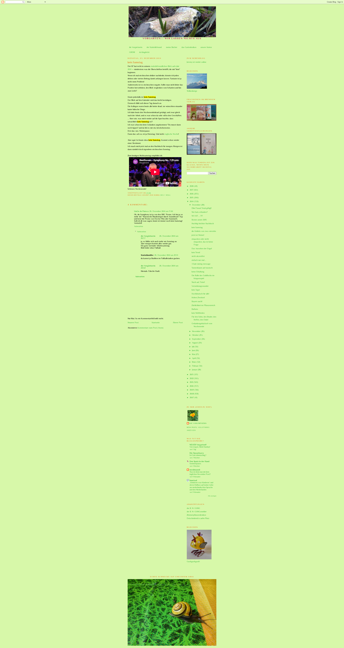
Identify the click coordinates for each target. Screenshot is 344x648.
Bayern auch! (197, 301)
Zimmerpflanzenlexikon (196, 515)
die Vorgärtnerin (135, 47)
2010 (192, 386)
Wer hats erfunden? (200, 212)
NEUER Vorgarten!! (198, 445)
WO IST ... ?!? (197, 216)
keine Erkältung (198, 272)
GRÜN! (132, 52)
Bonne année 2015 (199, 220)
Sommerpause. (195, 464)
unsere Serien (206, 47)
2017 (192, 190)
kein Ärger (196, 290)
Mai (194, 354)
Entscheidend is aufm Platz (198, 518)
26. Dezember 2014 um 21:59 (166, 255)
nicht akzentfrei (198, 256)
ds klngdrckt (144, 52)
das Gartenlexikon (189, 47)
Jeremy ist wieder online (196, 62)
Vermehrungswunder (200, 286)
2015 (192, 197)
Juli (193, 347)
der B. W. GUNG (193, 508)
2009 (192, 390)
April (194, 358)
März (194, 362)
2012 (192, 378)
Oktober (195, 335)
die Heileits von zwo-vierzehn (204, 231)
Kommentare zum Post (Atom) (150, 328)
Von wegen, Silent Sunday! (200, 447)
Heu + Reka (165, 195)
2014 (192, 201)
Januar (195, 370)
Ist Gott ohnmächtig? (198, 455)
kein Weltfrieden (198, 313)
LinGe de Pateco (141, 211)
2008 (192, 394)
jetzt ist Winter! (198, 235)
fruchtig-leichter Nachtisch (203, 223)
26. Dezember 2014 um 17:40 (161, 211)
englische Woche (171, 134)
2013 (192, 374)
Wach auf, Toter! (198, 282)
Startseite (156, 322)
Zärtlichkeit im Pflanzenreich (203, 305)
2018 (192, 186)
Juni (193, 350)
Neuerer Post (133, 322)
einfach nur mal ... (199, 260)
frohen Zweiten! (198, 297)
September (196, 339)
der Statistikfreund (154, 47)
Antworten (138, 226)
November (196, 331)
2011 (192, 382)
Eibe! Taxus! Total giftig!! (201, 208)
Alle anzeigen (212, 496)
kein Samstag (197, 227)
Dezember (196, 205)
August (195, 343)
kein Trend (196, 252)
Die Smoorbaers (197, 453)
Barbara (195, 309)
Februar (195, 366)
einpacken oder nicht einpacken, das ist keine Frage (202, 242)
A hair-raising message (201, 264)
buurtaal (193, 480)
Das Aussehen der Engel (202, 248)
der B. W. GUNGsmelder (197, 511)
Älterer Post (178, 322)
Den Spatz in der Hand (199, 461)
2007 (192, 397)
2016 (192, 194)
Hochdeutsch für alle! (200, 294)
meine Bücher (171, 47)
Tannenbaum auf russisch (202, 268)
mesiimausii (195, 470)
